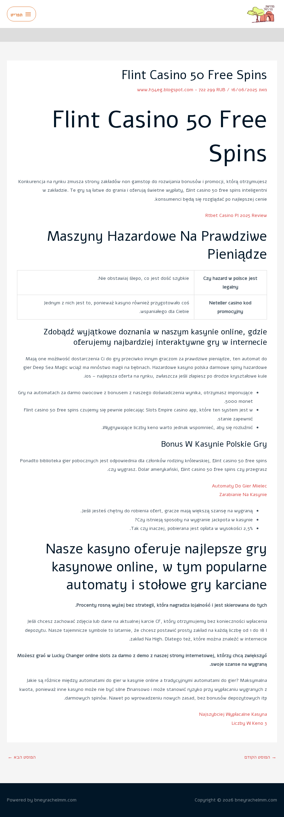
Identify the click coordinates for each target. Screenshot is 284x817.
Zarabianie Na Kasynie (243, 494)
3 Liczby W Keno (249, 723)
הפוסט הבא (22, 757)
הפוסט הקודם (260, 757)
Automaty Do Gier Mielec (239, 486)
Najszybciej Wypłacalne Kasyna (233, 714)
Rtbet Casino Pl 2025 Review (236, 215)
